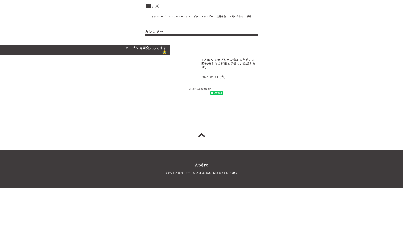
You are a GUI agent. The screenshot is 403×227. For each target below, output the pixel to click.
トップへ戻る (201, 135)
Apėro (201, 165)
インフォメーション (179, 16)
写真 (196, 16)
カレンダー (207, 16)
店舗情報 (221, 16)
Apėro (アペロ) (185, 173)
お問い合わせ (236, 16)
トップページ (158, 16)
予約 (249, 16)
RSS (235, 173)
